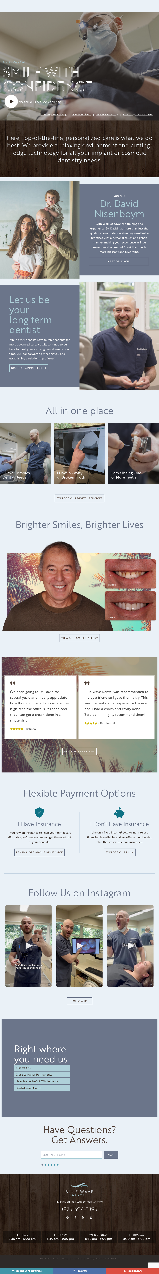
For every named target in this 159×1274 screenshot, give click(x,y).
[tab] (42, 1164)
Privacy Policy (77, 1259)
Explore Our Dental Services (79, 498)
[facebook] (75, 1217)
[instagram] (91, 1217)
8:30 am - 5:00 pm (22, 1238)
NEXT (111, 1154)
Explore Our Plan (120, 852)
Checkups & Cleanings (54, 114)
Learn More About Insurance (39, 852)
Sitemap (65, 1259)
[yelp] (83, 1217)
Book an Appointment (28, 368)
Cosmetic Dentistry (107, 114)
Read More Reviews (79, 751)
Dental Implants (81, 114)
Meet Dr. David (118, 261)
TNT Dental (115, 1259)
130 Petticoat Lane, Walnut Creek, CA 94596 (79, 1202)
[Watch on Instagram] (28, 946)
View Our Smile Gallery (79, 638)
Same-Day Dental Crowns (138, 114)
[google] (67, 1217)
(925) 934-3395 (79, 1209)
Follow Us (79, 1001)
